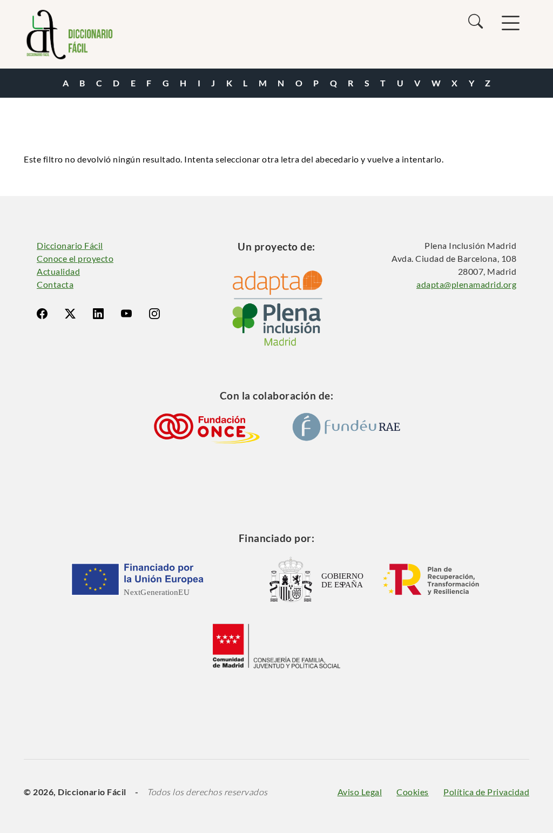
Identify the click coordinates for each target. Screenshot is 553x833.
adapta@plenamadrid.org (466, 284)
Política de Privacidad (486, 792)
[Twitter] (70, 313)
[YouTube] (126, 313)
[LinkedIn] (98, 313)
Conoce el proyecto (75, 258)
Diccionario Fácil (70, 245)
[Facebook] (42, 313)
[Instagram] (154, 313)
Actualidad (58, 271)
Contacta (55, 284)
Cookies (412, 792)
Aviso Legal (360, 792)
